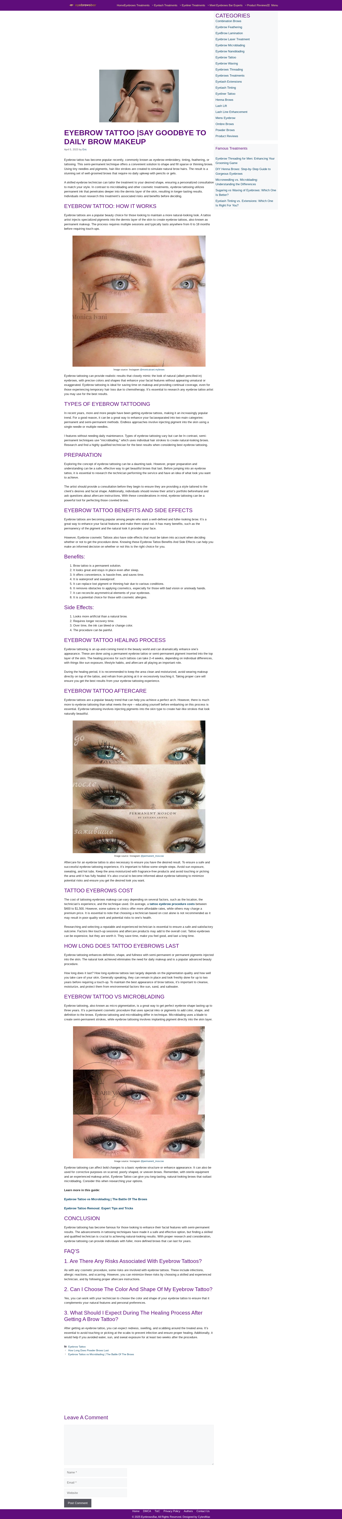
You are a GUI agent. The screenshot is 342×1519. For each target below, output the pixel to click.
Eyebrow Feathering (229, 27)
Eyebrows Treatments (137, 5)
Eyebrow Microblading (230, 45)
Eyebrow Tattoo (77, 1346)
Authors (188, 1511)
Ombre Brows (225, 124)
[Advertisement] (139, 36)
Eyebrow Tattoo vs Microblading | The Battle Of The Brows (105, 1199)
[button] (272, 5)
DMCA (147, 1511)
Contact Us (203, 1511)
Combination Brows (228, 21)
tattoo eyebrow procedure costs (172, 904)
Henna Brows (224, 100)
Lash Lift (221, 106)
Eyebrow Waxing (227, 63)
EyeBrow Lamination (229, 33)
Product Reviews (257, 5)
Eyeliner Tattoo (225, 93)
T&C (157, 1511)
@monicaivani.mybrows (152, 369)
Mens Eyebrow (225, 118)
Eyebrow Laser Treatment (233, 39)
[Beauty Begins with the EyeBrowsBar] (82, 5)
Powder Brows (225, 130)
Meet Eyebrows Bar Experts (226, 5)
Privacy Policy (172, 1511)
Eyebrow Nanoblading (230, 51)
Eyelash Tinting (226, 87)
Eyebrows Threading (229, 69)
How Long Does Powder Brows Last (88, 1350)
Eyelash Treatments (165, 5)
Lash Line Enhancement (231, 112)
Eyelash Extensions (229, 81)
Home (120, 5)
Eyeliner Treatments (193, 5)
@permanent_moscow (152, 856)
